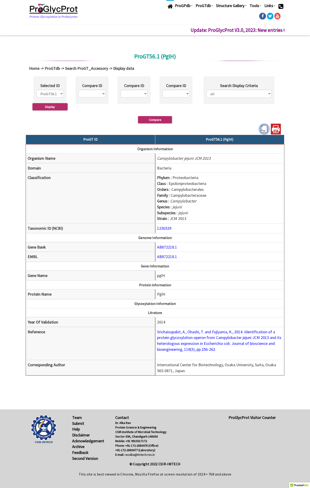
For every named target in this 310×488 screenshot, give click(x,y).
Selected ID (50, 85)
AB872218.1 (167, 247)
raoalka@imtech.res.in (140, 455)
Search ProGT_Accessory (86, 68)
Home (34, 68)
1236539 (164, 228)
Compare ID (92, 85)
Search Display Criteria (239, 85)
